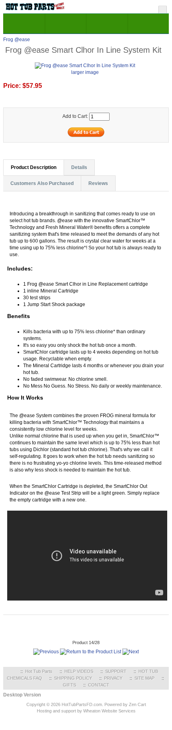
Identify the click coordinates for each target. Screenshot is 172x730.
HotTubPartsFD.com (82, 704)
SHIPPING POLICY (73, 678)
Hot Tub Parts (38, 671)
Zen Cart (137, 704)
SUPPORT (115, 671)
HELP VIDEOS (78, 671)
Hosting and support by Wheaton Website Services (86, 710)
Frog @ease (16, 39)
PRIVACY (113, 678)
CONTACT (98, 684)
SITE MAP (144, 678)
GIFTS (69, 684)
